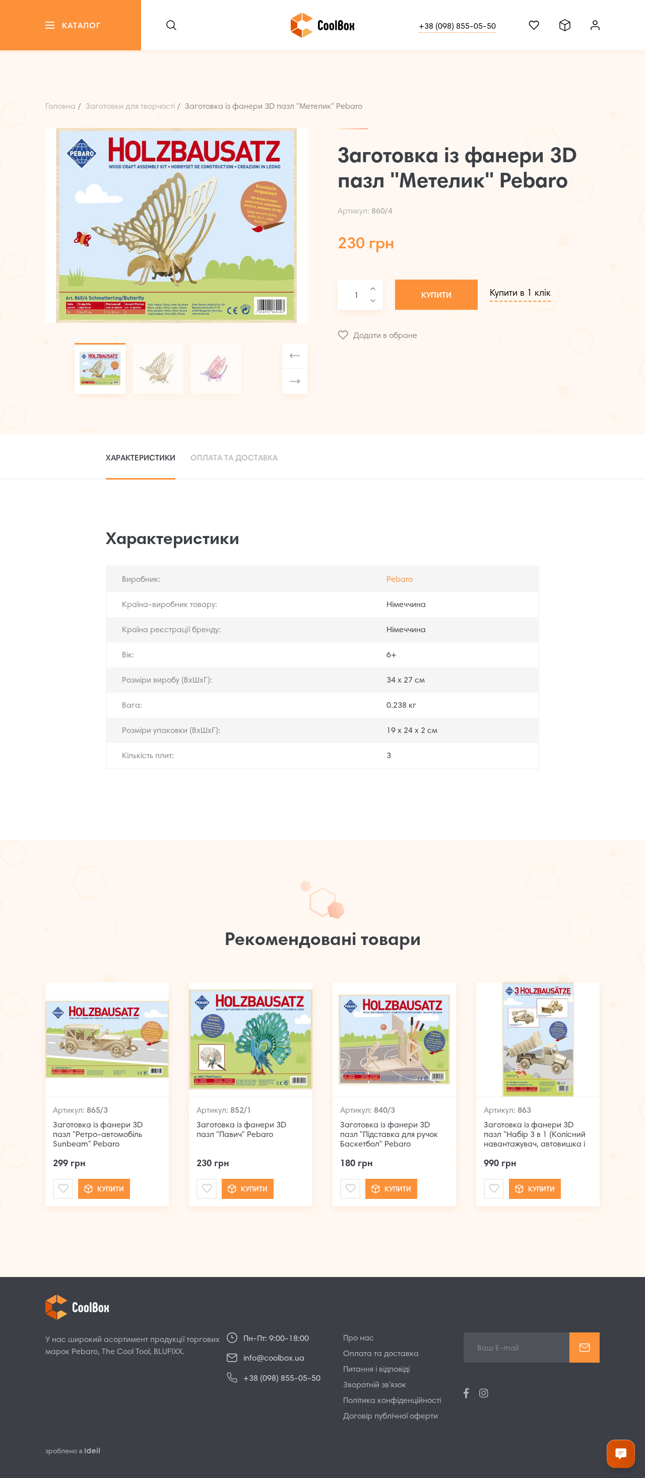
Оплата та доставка (381, 1354)
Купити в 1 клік (520, 293)
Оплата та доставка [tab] (234, 458)
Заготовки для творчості (130, 107)
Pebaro (399, 580)
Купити (436, 296)
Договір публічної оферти (390, 1417)
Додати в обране (385, 336)
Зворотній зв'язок (374, 1385)
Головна (60, 107)
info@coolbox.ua (273, 1359)
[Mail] (63, 1189)
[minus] (372, 301)
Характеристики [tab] (140, 458)
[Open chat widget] (621, 1454)
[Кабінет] (595, 25)
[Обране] (534, 25)
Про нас (358, 1338)
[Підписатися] (584, 1347)
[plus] (372, 289)
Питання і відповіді (376, 1370)
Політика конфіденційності (392, 1401)
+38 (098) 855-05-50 (457, 27)
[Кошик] (565, 25)
